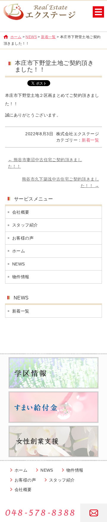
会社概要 (20, 212)
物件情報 (20, 276)
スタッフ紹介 (25, 225)
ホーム (15, 37)
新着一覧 (48, 37)
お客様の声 (23, 238)
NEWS (31, 37)
